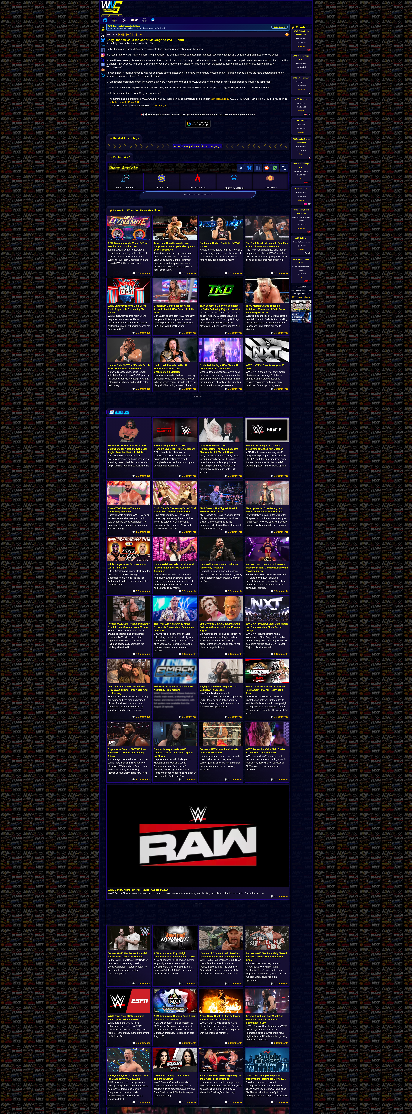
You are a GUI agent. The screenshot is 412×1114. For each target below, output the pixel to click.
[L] (131, 34)
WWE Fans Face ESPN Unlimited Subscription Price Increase (126, 1018)
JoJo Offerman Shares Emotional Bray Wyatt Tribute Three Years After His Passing (128, 690)
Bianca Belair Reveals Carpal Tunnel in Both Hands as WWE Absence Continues (174, 567)
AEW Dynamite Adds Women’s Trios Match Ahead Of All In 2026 (128, 245)
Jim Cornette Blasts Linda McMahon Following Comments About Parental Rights (220, 627)
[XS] (120, 34)
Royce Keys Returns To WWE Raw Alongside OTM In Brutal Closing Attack (127, 752)
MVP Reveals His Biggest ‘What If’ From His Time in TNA (218, 510)
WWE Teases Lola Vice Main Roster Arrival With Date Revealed (265, 751)
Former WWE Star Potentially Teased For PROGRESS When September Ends (266, 956)
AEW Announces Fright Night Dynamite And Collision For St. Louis (174, 955)
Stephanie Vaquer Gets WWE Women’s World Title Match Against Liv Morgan (173, 752)
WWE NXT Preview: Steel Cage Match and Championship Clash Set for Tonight (267, 627)
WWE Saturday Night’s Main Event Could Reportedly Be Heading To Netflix (127, 309)
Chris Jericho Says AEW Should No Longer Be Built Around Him (219, 367)
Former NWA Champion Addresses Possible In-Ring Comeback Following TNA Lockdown (267, 567)
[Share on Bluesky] (249, 168)
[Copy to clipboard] (241, 168)
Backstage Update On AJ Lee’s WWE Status (220, 245)
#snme (301, 154)
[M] (127, 34)
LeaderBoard (270, 187)
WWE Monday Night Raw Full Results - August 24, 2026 (138, 889)
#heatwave (301, 89)
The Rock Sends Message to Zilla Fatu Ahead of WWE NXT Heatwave (267, 245)
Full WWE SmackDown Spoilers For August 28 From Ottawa (174, 688)
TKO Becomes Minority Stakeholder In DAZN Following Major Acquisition (220, 307)
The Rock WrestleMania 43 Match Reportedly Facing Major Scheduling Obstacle (174, 627)
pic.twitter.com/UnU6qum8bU (124, 102)
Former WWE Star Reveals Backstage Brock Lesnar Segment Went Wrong (129, 625)
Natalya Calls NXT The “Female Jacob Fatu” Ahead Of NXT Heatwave (129, 367)
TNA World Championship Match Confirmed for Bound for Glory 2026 (266, 1077)
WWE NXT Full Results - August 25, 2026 (265, 367)
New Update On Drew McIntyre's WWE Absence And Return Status (264, 510)
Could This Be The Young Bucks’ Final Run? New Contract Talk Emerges (175, 510)
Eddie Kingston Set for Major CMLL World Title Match (127, 566)
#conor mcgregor (211, 146)
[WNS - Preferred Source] (197, 124)
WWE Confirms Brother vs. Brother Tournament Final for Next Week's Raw (265, 690)
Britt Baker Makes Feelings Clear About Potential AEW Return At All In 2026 (174, 309)
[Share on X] (284, 168)
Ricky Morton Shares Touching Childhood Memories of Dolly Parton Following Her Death (266, 309)
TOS (294, 297)
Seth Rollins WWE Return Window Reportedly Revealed (219, 566)
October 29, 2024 (161, 105)
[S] (124, 34)
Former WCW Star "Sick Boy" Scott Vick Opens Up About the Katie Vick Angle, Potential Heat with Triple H (127, 449)
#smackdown (301, 46)
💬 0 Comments (141, 273)
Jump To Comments (125, 187)
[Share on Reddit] (267, 168)
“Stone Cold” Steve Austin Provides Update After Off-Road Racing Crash (220, 955)
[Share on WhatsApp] (275, 168)
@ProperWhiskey (220, 99)
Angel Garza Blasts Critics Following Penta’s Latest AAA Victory (220, 1018)
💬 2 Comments (233, 475)
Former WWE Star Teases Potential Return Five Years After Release (127, 955)
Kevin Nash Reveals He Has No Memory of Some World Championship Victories (171, 368)
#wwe (177, 146)
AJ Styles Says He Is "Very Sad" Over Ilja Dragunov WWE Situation (128, 1077)
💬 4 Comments (233, 654)
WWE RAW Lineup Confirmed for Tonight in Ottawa (172, 1077)
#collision (301, 132)
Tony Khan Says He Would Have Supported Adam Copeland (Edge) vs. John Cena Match (174, 246)
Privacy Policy (302, 297)
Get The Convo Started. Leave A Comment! (198, 195)
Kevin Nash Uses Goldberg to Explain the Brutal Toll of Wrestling (220, 1077)
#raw (301, 71)
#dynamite (301, 111)
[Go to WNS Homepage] (112, 7)
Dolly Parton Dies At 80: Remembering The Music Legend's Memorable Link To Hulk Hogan (219, 449)
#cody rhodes (191, 146)
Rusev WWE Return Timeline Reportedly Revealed (124, 510)
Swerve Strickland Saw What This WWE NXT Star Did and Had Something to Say (264, 1019)
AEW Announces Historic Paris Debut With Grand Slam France (174, 1018)
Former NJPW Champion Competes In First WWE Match (219, 751)
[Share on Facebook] (258, 168)
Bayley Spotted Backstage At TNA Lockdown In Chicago (218, 688)
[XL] (135, 34)
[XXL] (140, 34)
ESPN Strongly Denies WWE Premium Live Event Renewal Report (174, 447)
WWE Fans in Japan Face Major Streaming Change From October (264, 447)
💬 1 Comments (233, 273)
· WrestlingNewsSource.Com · (112, 16)
